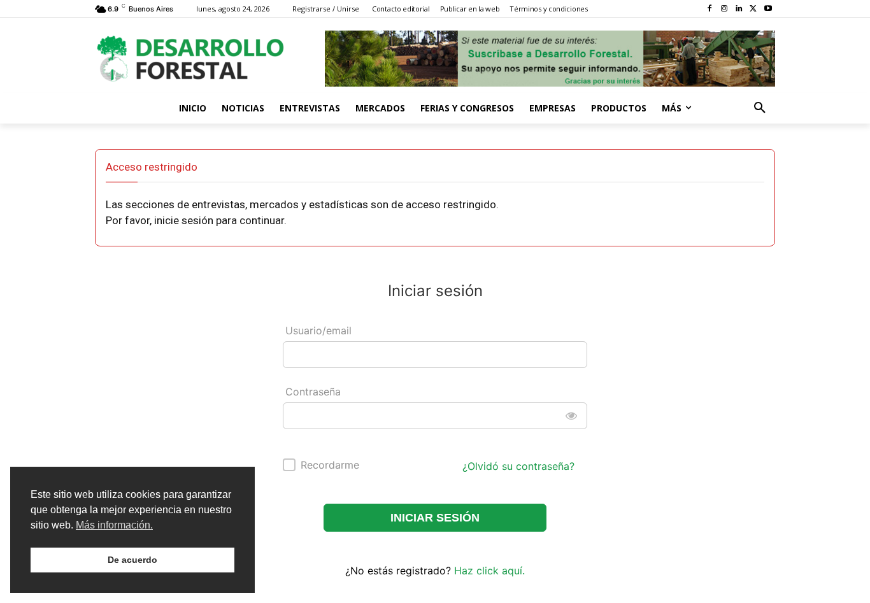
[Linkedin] (739, 9)
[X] (753, 9)
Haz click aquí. (489, 570)
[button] (760, 108)
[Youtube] (767, 9)
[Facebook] (709, 9)
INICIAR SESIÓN (435, 517)
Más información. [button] (114, 525)
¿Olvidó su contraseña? (518, 466)
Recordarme (330, 464)
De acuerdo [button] (132, 560)
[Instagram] (724, 9)
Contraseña (313, 391)
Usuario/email (318, 330)
